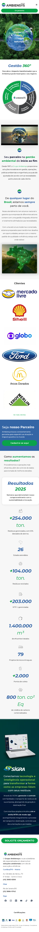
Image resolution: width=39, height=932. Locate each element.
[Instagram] (10, 900)
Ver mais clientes (19, 415)
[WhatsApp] (31, 900)
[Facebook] (5, 900)
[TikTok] (26, 900)
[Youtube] (21, 900)
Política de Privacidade (14, 927)
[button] (36, 5)
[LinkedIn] (16, 900)
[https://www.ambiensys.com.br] (13, 5)
